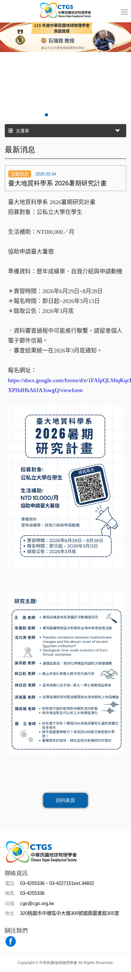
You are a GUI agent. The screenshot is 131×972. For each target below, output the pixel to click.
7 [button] (94, 115)
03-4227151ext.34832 (71, 883)
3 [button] (56, 115)
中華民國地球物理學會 (65, 10)
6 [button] (84, 115)
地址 (9, 913)
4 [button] (65, 115)
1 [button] (37, 115)
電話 (9, 883)
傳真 (9, 893)
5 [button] (75, 115)
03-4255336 (32, 893)
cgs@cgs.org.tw (37, 903)
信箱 (9, 903)
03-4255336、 (34, 883)
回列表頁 (65, 800)
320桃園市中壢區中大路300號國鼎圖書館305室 (69, 913)
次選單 (22, 130)
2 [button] (46, 115)
